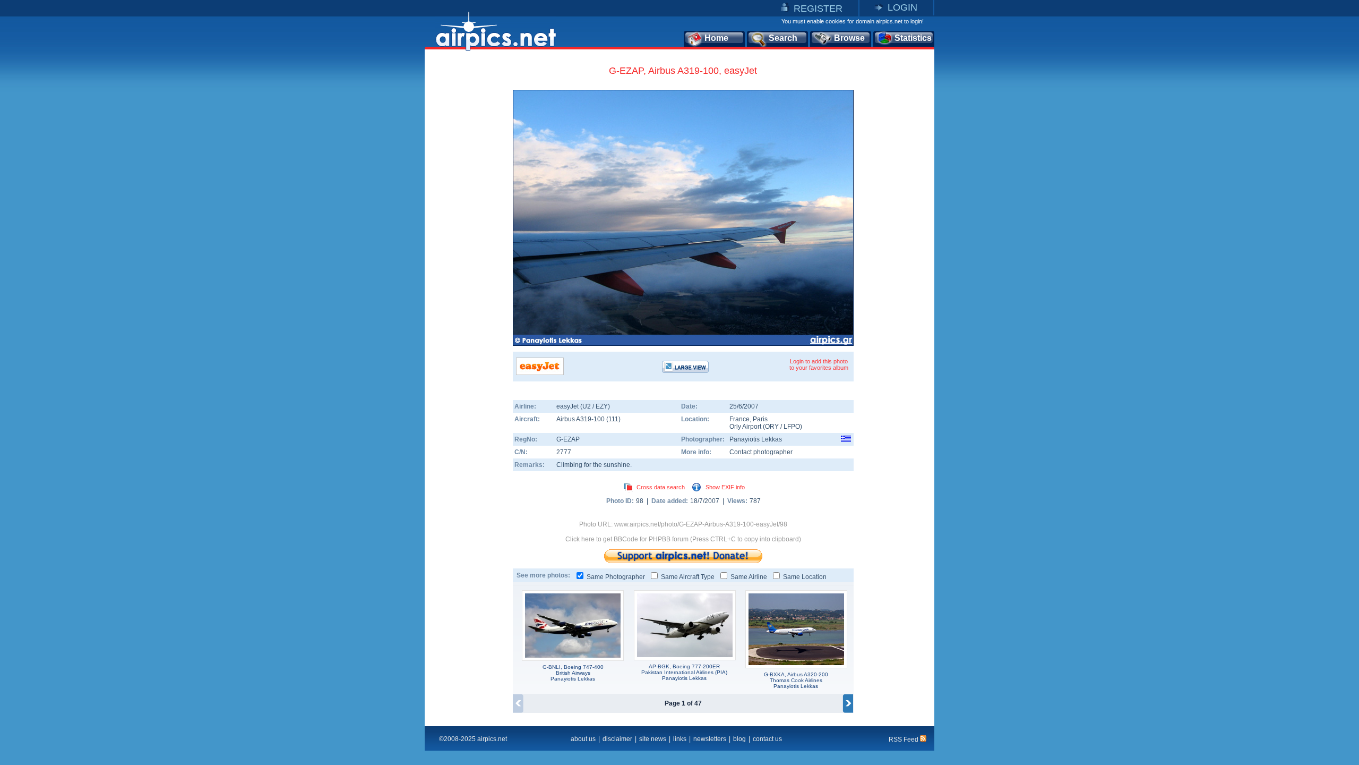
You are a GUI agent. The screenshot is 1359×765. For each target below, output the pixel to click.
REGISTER (818, 8)
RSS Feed (904, 739)
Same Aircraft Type (687, 577)
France (739, 419)
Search (783, 37)
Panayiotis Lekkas (755, 439)
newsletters (709, 739)
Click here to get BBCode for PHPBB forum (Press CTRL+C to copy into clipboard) (683, 539)
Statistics (913, 37)
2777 (563, 452)
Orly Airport (745, 426)
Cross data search (661, 487)
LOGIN (902, 7)
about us (583, 739)
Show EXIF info (725, 487)
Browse (849, 37)
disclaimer (617, 739)
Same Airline (749, 577)
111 (613, 419)
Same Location (804, 577)
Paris (760, 419)
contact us (767, 739)
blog (739, 739)
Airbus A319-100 (581, 419)
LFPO (792, 426)
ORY (772, 426)
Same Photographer (616, 577)
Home (716, 37)
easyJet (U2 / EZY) (583, 406)
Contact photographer (761, 452)
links (679, 739)
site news (652, 739)
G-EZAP (568, 439)
